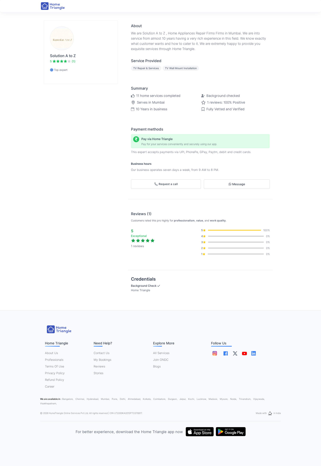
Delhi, (123, 399)
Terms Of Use (54, 366)
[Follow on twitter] (235, 353)
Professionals (54, 359)
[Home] (56, 6)
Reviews (99, 366)
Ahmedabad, (134, 399)
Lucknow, (202, 399)
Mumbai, (105, 399)
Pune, (115, 399)
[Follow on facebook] (225, 353)
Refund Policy (54, 380)
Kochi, (191, 399)
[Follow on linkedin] (253, 353)
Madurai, (213, 399)
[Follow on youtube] (244, 353)
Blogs (157, 366)
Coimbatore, (159, 399)
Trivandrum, (245, 399)
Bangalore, (68, 399)
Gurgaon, (173, 399)
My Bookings (102, 359)
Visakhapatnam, (48, 403)
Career (49, 386)
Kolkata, (147, 399)
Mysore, (224, 399)
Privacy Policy (55, 373)
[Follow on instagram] (214, 353)
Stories (98, 373)
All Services (161, 353)
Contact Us (101, 353)
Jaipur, (183, 399)
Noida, (233, 399)
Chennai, (80, 399)
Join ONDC (160, 359)
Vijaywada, (259, 399)
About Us (51, 353)
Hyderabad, (93, 399)
